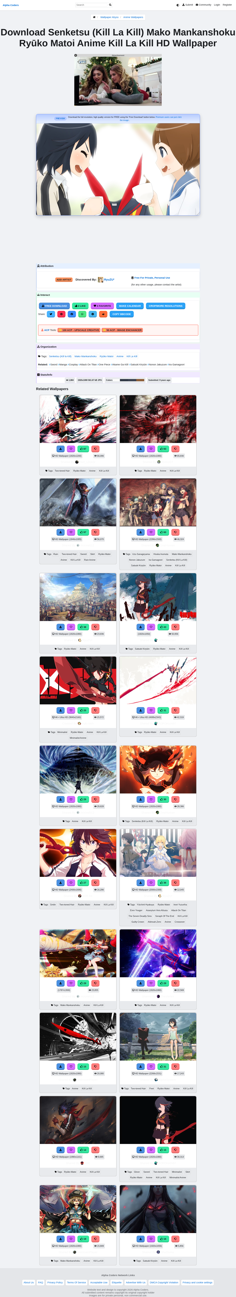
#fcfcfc (116, 380)
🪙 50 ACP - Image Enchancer (122, 330)
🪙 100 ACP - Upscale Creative (79, 330)
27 (84, 882)
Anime (119, 356)
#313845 (124, 380)
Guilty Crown (138, 922)
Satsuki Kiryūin (138, 364)
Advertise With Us (135, 1282)
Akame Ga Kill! (120, 364)
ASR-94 (87, 895)
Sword (53, 364)
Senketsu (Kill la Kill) (60, 356)
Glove (137, 1172)
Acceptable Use (98, 1282)
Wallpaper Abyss (109, 17)
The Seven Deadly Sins (140, 916)
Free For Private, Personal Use (152, 277)
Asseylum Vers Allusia (157, 910)
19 (84, 1239)
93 (164, 449)
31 (164, 710)
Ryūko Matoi (106, 356)
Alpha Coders (11, 5)
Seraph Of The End (164, 916)
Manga (63, 364)
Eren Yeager (136, 910)
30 (164, 799)
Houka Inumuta (161, 554)
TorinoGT (167, 461)
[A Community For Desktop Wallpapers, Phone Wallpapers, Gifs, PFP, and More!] (94, 17)
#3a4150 (132, 380)
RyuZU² (109, 279)
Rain (55, 554)
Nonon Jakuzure (157, 364)
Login (217, 4)
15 (84, 1066)
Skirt (92, 554)
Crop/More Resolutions (165, 306)
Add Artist (64, 279)
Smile (53, 904)
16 (164, 1239)
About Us (29, 1282)
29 (84, 799)
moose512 (87, 545)
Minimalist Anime (78, 738)
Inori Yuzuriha (180, 904)
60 (164, 532)
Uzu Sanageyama (141, 554)
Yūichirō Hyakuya (145, 904)
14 (84, 1150)
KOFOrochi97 (167, 640)
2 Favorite (103, 306)
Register (227, 4)
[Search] (110, 5)
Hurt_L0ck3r (87, 461)
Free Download (55, 306)
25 (84, 710)
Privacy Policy (55, 1282)
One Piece (104, 364)
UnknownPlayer (87, 1079)
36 (164, 882)
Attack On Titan (88, 364)
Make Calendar (130, 306)
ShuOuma (167, 1252)
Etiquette (117, 1282)
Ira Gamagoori (176, 364)
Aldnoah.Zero (154, 922)
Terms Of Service (76, 1282)
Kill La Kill (132, 356)
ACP (46, 330)
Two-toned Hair (62, 471)
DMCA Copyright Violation (164, 1282)
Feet (151, 1088)
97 (84, 449)
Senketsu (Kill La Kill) (176, 560)
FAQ (40, 1282)
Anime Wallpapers (133, 17)
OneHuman (167, 545)
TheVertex (167, 996)
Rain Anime (89, 560)
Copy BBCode (122, 314)
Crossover (180, 922)
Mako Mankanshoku (86, 356)
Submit (189, 4)
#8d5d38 (140, 380)
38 (84, 627)
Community (204, 4)
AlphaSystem (167, 1079)
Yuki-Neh (88, 723)
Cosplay (73, 364)
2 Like (81, 306)
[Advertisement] (118, 239)
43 (164, 627)
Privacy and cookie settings (197, 1282)
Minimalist (62, 732)
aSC (87, 1163)
